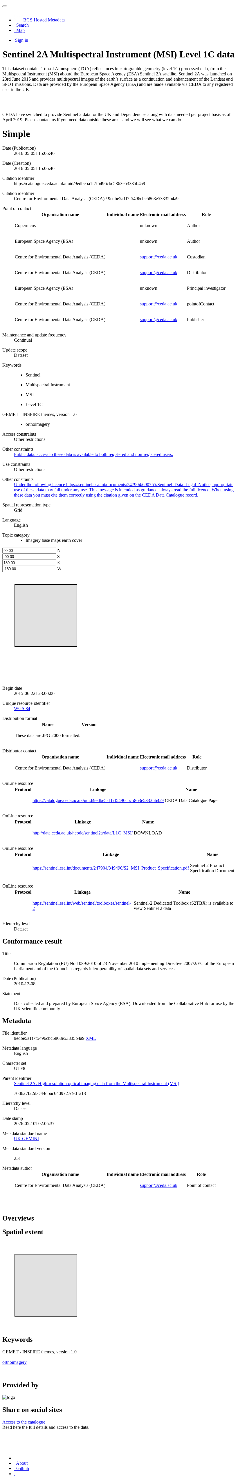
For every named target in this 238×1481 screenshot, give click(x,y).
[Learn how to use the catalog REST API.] (14, 1473)
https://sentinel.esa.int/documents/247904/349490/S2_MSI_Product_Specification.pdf (111, 868)
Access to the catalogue (23, 1422)
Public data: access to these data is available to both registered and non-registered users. (93, 454)
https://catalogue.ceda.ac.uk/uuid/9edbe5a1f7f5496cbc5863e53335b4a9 (98, 800)
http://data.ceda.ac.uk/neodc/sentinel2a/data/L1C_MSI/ (83, 832)
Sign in (21, 40)
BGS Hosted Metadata (44, 19)
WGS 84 (22, 708)
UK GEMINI (26, 1138)
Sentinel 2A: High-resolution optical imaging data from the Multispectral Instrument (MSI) (96, 1083)
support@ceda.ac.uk (158, 256)
